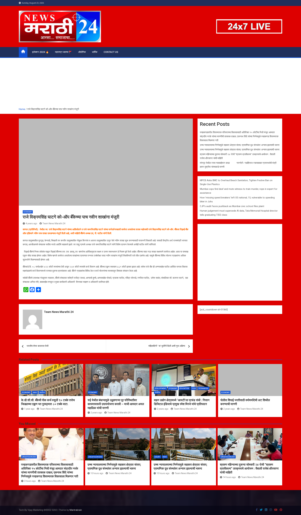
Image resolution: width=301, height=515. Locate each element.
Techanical (203, 388)
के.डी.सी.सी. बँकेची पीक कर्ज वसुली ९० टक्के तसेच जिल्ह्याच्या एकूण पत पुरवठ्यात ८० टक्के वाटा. (48, 402)
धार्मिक (94, 52)
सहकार (35, 392)
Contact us (111, 52)
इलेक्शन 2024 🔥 (40, 52)
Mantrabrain (76, 510)
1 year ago (29, 409)
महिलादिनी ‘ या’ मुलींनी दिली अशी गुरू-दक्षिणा (166, 346)
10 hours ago (96, 473)
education (184, 388)
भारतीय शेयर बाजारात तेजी (37, 346)
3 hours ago (30, 481)
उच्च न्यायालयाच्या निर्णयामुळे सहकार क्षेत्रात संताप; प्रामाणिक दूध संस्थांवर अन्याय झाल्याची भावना (239, 145)
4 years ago (31, 223)
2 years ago (96, 412)
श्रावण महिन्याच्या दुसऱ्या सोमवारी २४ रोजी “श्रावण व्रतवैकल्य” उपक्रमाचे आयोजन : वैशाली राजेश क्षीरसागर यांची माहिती (249, 468)
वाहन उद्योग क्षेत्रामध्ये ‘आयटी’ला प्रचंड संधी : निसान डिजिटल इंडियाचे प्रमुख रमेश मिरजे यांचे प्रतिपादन (181, 402)
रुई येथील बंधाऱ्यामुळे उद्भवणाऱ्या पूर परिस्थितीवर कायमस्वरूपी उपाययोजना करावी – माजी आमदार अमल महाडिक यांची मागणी (116, 404)
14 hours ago (229, 477)
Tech (193, 388)
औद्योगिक (82, 52)
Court (157, 457)
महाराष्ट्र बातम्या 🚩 (63, 52)
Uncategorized (29, 457)
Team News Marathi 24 (53, 223)
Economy (28, 212)
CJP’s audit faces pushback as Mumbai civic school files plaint (232, 206)
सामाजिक (42, 392)
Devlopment (160, 388)
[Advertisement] (150, 84)
